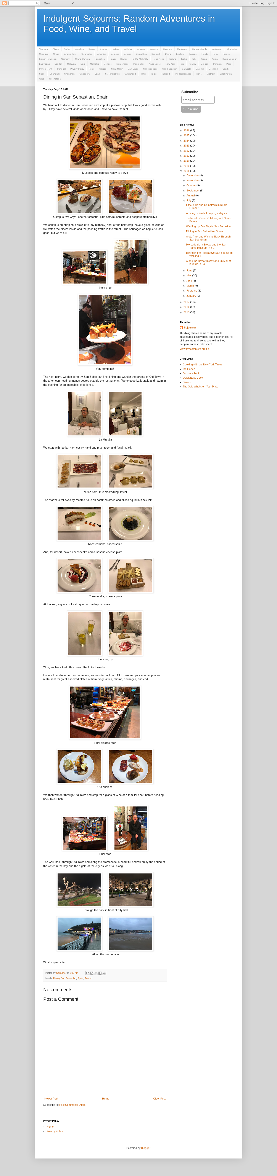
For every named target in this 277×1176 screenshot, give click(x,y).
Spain (97, 74)
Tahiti (143, 74)
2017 (187, 302)
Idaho (184, 59)
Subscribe (189, 92)
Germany (65, 59)
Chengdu (43, 54)
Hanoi (113, 59)
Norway (192, 64)
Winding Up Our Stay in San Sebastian (209, 226)
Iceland (172, 59)
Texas (153, 74)
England (180, 54)
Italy (194, 59)
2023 (187, 145)
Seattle (226, 69)
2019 (187, 165)
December (193, 175)
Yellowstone (55, 79)
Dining (168, 54)
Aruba (67, 49)
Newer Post (51, 1098)
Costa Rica (141, 54)
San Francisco (150, 69)
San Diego (133, 69)
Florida (204, 54)
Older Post (159, 1098)
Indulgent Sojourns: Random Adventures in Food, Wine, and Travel (129, 23)
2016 (187, 307)
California (167, 49)
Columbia (101, 54)
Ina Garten (189, 369)
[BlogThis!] (92, 973)
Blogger (145, 1148)
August (191, 195)
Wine (41, 79)
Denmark (155, 54)
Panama (217, 64)
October (191, 185)
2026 (187, 130)
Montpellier (138, 64)
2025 (187, 135)
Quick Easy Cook (193, 377)
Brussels (154, 49)
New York (170, 64)
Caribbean (217, 49)
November (193, 180)
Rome (92, 69)
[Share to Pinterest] (104, 973)
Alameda (43, 49)
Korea (215, 59)
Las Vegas (44, 64)
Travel (199, 74)
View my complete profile (194, 349)
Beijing (92, 49)
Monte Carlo (122, 64)
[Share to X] (96, 973)
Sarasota (186, 69)
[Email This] (87, 973)
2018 (187, 170)
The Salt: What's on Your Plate (200, 386)
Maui (83, 64)
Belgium (104, 49)
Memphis (94, 64)
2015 (187, 312)
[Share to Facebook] (100, 973)
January (192, 295)
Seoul (42, 74)
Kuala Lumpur (229, 59)
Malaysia (71, 64)
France (226, 54)
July (189, 200)
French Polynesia (47, 59)
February (192, 290)
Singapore (84, 74)
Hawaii (123, 59)
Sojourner (190, 327)
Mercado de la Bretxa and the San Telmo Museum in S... (206, 246)
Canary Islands (199, 49)
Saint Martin (117, 69)
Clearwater (86, 54)
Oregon (204, 64)
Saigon (102, 69)
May (189, 275)
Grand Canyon (82, 59)
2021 (187, 155)
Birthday (128, 49)
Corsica (127, 54)
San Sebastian (169, 69)
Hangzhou (100, 59)
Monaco (108, 64)
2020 (187, 160)
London (58, 64)
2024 (187, 140)
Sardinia (200, 69)
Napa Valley (155, 64)
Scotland (213, 69)
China (56, 54)
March (191, 285)
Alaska (56, 49)
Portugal (61, 69)
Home (105, 1098)
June (190, 270)
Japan (204, 59)
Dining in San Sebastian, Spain (204, 231)
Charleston (232, 49)
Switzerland (130, 74)
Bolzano (141, 49)
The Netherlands (183, 74)
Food (215, 54)
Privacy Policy (77, 69)
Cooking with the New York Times (202, 364)
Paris (228, 64)
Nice (182, 64)
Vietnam (211, 74)
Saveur (187, 382)
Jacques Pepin (191, 373)
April (190, 280)
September (193, 190)
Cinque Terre (70, 54)
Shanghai (55, 74)
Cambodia (182, 49)
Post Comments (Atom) (72, 1104)
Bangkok (79, 49)
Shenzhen (69, 74)
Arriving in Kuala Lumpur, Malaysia (206, 213)
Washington (226, 74)
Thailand (165, 74)
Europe (193, 54)
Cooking (115, 54)
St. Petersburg (112, 74)
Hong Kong (158, 59)
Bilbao (116, 49)
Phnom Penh (45, 69)
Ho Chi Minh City (140, 59)
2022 (187, 150)
